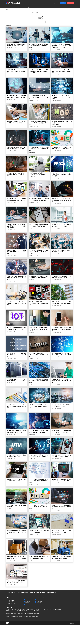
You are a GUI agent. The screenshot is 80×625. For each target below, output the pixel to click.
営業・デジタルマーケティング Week (44, 7)
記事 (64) (39, 18)
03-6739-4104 (10, 601)
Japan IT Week (23, 7)
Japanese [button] (56, 3)
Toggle (44, 22)
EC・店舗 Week (56, 7)
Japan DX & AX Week (32, 7)
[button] (63, 3)
